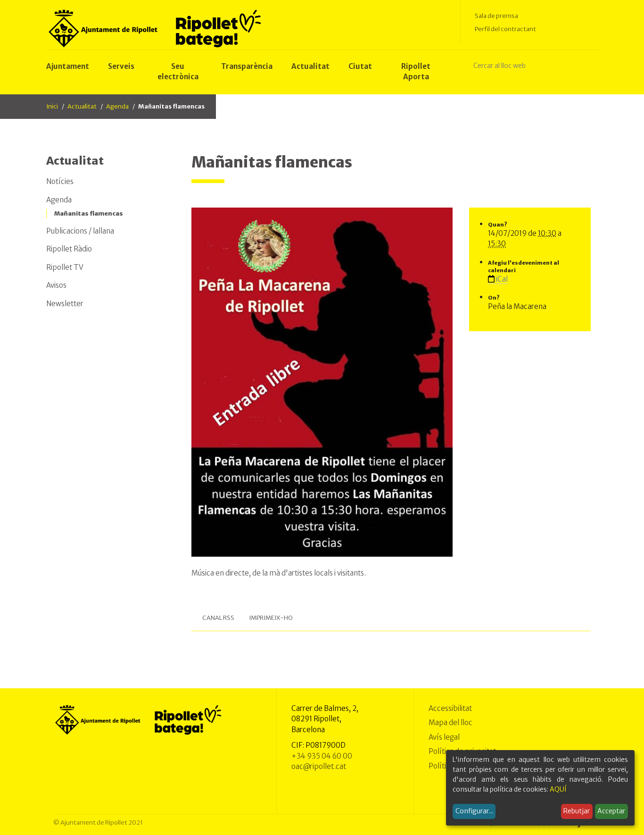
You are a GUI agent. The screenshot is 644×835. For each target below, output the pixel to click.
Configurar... (474, 811)
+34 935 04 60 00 (321, 756)
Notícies (60, 181)
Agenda (117, 106)
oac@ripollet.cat (318, 766)
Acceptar (611, 811)
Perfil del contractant (505, 29)
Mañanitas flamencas (88, 213)
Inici (52, 106)
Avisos (56, 285)
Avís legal (444, 737)
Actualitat (82, 106)
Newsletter (64, 303)
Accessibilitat (450, 708)
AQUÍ (558, 789)
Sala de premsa (496, 16)
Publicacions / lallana (80, 230)
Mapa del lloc (450, 722)
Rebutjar (576, 811)
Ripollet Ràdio (69, 248)
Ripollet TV (64, 267)
